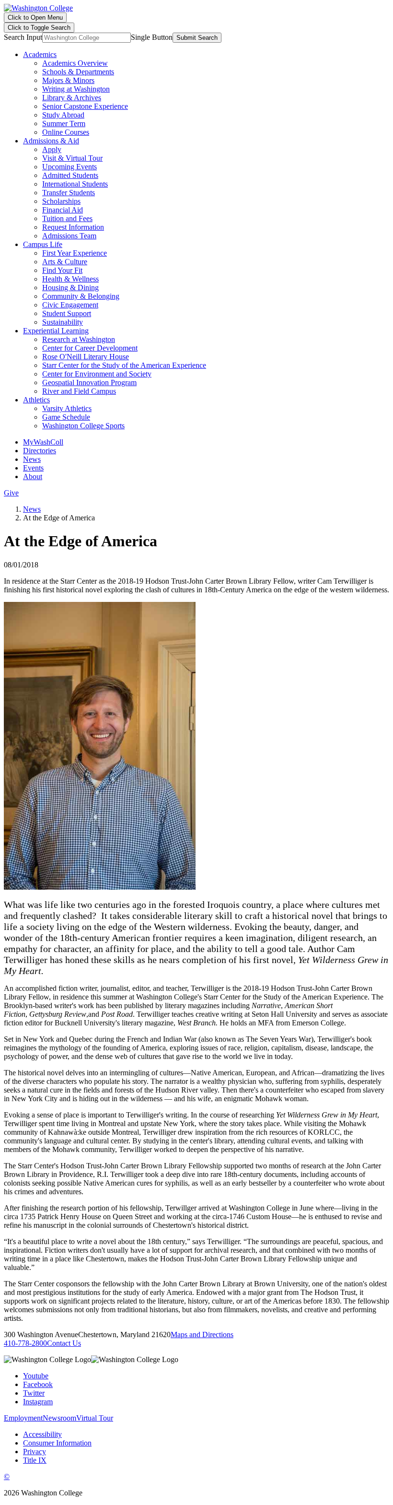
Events (33, 468)
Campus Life (42, 244)
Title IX (34, 1460)
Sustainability (62, 322)
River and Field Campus (79, 391)
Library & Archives (71, 98)
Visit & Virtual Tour (72, 158)
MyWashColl (43, 442)
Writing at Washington (76, 89)
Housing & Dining (70, 287)
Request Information (73, 227)
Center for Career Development (90, 348)
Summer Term (63, 123)
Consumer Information (57, 1443)
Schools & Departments (78, 72)
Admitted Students (70, 175)
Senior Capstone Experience (85, 106)
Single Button (152, 37)
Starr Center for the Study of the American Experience (124, 365)
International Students (75, 184)
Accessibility (42, 1434)
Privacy (34, 1451)
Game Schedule (66, 417)
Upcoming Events (69, 167)
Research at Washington (78, 339)
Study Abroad (63, 115)
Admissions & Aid (51, 141)
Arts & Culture (64, 262)
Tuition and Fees (67, 218)
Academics (40, 54)
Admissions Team (69, 236)
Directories (39, 451)
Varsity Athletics (67, 408)
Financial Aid (62, 210)
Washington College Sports (83, 426)
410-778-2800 (25, 1343)
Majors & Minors (68, 80)
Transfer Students (68, 192)
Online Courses (65, 132)
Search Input (23, 37)
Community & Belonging (80, 296)
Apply (51, 149)
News (32, 459)
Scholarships (61, 201)
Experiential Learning (56, 331)
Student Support (66, 313)
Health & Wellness (70, 279)
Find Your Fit (62, 270)
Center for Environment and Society (96, 374)
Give (11, 493)
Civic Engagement (70, 305)
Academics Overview (75, 63)
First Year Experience (74, 253)
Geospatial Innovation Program (89, 382)
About (32, 476)
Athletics (36, 400)
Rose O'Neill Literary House (85, 357)
